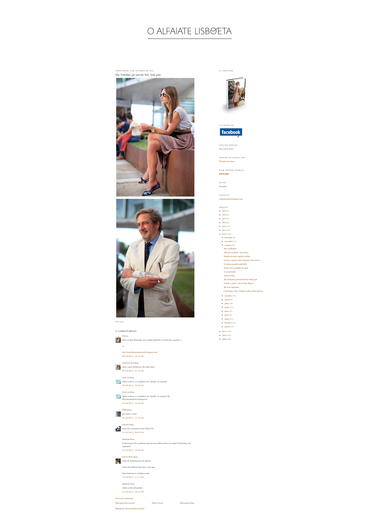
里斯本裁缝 (224, 174)
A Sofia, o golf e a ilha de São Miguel (239, 283)
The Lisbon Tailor (226, 148)
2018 (224, 214)
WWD (124, 409)
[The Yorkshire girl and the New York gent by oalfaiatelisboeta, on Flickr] (155, 196)
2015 (224, 222)
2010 (224, 335)
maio (227, 311)
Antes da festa (229, 275)
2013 (224, 230)
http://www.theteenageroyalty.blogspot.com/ (140, 352)
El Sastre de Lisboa (226, 161)
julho (227, 303)
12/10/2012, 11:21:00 (133, 477)
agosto (227, 299)
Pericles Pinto (127, 456)
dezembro (229, 237)
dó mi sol (126, 377)
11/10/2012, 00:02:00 (133, 432)
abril (227, 315)
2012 (224, 234)
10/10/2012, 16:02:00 (133, 385)
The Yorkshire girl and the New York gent (138, 74)
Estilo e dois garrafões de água (236, 267)
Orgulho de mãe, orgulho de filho (237, 256)
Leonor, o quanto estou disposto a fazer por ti (242, 260)
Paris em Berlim (230, 248)
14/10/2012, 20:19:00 (133, 491)
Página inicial (157, 503)
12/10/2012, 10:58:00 (133, 450)
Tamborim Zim (128, 362)
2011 (224, 331)
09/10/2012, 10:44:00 (133, 356)
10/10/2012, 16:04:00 (133, 403)
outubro (228, 245)
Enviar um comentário (124, 498)
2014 (224, 226)
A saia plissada (230, 271)
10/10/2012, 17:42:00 (133, 417)
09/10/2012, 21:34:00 (133, 370)
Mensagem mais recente (125, 503)
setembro (228, 295)
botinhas (125, 424)
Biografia (223, 186)
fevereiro (228, 322)
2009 (224, 339)
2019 (224, 211)
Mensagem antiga (187, 503)
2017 (224, 218)
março (227, 318)
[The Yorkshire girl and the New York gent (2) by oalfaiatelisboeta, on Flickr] (155, 317)
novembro (229, 241)
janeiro (228, 326)
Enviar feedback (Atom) (134, 508)
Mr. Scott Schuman (231, 287)
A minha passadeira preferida (235, 264)
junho (227, 307)
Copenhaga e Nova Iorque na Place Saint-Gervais (243, 291)
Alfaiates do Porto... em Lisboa (236, 252)
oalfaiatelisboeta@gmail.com (231, 199)
